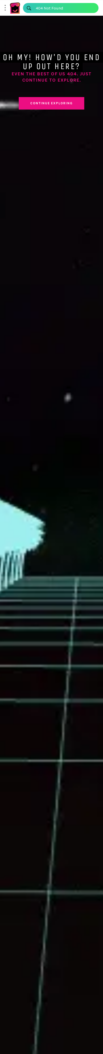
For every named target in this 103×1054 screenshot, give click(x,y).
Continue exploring (51, 103)
